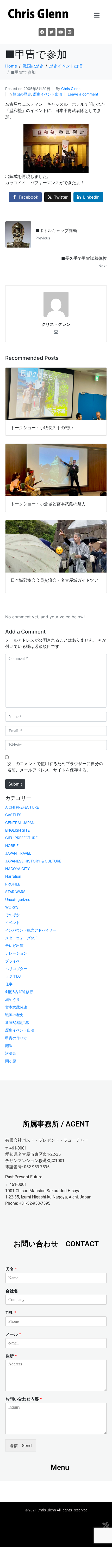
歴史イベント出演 (47, 94)
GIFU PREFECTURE (21, 838)
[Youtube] (61, 32)
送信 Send (20, 1445)
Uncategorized (17, 899)
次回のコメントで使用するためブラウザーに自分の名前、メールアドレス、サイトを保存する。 (55, 766)
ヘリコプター (16, 968)
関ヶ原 (10, 1061)
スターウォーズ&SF (21, 938)
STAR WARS (15, 891)
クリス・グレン (56, 324)
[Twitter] (51, 32)
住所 (11, 1356)
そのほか (12, 914)
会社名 (11, 1290)
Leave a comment (83, 94)
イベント (12, 922)
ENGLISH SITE (17, 830)
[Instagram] (70, 32)
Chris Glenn (70, 88)
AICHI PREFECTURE (22, 807)
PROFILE (12, 884)
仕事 (9, 984)
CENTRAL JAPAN (20, 822)
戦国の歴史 (22, 94)
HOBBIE (11, 845)
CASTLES (13, 814)
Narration (13, 876)
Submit (15, 784)
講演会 (10, 1053)
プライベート (16, 961)
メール (13, 1334)
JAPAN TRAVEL (18, 853)
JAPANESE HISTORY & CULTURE (33, 861)
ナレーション (16, 953)
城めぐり (12, 999)
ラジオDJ (13, 976)
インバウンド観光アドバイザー (30, 930)
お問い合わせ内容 (23, 1399)
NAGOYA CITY (17, 868)
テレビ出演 (14, 945)
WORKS (11, 907)
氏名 (11, 1269)
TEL (10, 1312)
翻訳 (9, 1045)
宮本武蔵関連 (16, 1007)
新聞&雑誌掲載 (17, 1022)
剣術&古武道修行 (19, 991)
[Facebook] (42, 32)
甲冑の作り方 (16, 1038)
